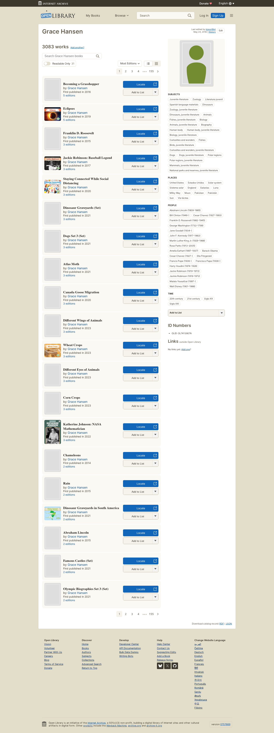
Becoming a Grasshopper (81, 83)
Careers (48, 656)
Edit (221, 30)
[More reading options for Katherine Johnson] (155, 434)
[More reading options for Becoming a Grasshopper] (155, 92)
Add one (185, 349)
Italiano (198, 675)
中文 (196, 703)
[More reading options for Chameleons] (155, 463)
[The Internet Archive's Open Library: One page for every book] (58, 15)
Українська (200, 699)
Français (199, 664)
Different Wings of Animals (82, 320)
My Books (93, 15)
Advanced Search (92, 664)
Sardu (197, 691)
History (212, 32)
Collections (88, 660)
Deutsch (199, 652)
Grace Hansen (77, 88)
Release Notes (165, 660)
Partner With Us (53, 652)
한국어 (198, 680)
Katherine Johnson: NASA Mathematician (82, 426)
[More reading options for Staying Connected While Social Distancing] (155, 189)
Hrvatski (199, 672)
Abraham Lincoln (76, 532)
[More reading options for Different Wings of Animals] (155, 328)
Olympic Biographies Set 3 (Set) (85, 588)
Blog (46, 660)
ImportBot (211, 29)
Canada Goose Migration (81, 292)
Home (85, 644)
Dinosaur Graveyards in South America (91, 507)
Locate (141, 84)
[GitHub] (174, 666)
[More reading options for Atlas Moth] (155, 272)
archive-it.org (154, 725)
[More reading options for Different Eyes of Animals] (155, 377)
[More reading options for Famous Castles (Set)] (155, 568)
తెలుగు (197, 695)
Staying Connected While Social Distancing (85, 181)
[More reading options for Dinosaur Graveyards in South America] (155, 516)
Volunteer (49, 648)
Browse (120, 15)
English (198, 656)
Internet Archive (96, 722)
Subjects (87, 656)
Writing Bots (126, 656)
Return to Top (89, 668)
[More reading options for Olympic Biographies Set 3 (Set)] (155, 597)
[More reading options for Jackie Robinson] (155, 166)
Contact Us (163, 648)
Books (85, 648)
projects (88, 725)
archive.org (134, 725)
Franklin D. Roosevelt (78, 133)
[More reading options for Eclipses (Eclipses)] (155, 116)
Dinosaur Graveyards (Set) (82, 207)
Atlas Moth (71, 263)
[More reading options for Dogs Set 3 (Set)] (155, 244)
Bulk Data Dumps (128, 652)
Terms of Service (53, 664)
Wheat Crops (72, 344)
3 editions (69, 144)
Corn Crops (71, 397)
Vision (47, 644)
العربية (197, 644)
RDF (221, 623)
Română (198, 687)
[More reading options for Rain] (155, 491)
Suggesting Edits (166, 652)
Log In (204, 15)
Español (198, 660)
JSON (229, 623)
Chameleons (72, 455)
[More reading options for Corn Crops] (155, 405)
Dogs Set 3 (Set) (74, 235)
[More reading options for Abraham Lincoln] (155, 540)
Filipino (198, 707)
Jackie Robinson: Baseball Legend (87, 157)
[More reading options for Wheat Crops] (155, 353)
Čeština (198, 648)
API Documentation (130, 648)
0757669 (225, 724)
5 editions (69, 95)
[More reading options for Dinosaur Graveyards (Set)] (155, 216)
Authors (86, 652)
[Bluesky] (160, 666)
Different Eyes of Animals (81, 369)
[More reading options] (222, 313)
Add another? (77, 47)
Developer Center (129, 644)
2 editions (69, 466)
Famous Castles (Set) (78, 560)
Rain (66, 483)
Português (200, 683)
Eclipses (69, 108)
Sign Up (217, 15)
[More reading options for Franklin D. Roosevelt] (155, 141)
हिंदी (196, 668)
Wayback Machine (116, 725)
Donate (205, 3)
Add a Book (163, 656)
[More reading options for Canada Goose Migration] (155, 300)
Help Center (163, 644)
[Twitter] (167, 666)
